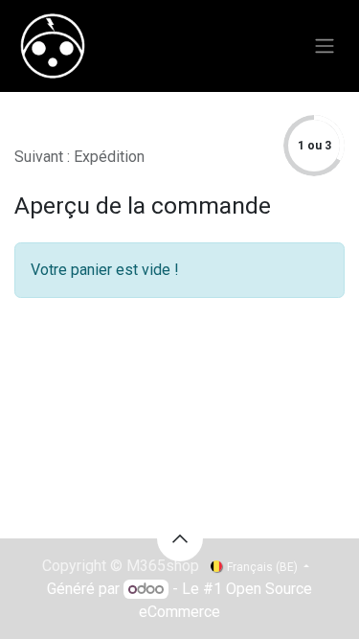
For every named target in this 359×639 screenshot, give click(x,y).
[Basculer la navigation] (324, 46)
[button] (180, 538)
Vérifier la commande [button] (94, 134)
